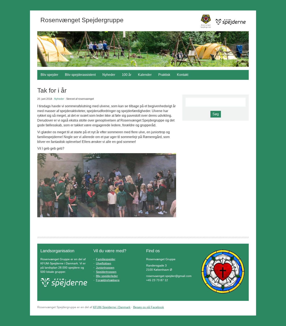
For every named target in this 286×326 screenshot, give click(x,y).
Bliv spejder (49, 74)
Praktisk (164, 74)
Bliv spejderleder (107, 276)
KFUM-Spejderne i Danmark (111, 307)
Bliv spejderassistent (80, 74)
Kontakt (182, 74)
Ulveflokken (103, 263)
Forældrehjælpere (108, 280)
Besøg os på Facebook (148, 307)
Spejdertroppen (106, 271)
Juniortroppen (105, 267)
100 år (126, 74)
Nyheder (108, 74)
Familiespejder (105, 259)
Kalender (145, 74)
